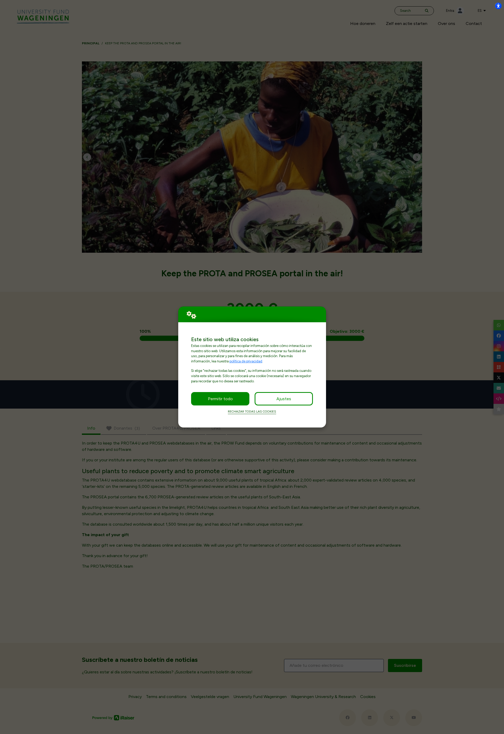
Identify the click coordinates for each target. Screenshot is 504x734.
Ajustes (283, 398)
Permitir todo (220, 398)
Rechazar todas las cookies (252, 411)
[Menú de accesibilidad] (498, 6)
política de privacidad (245, 361)
